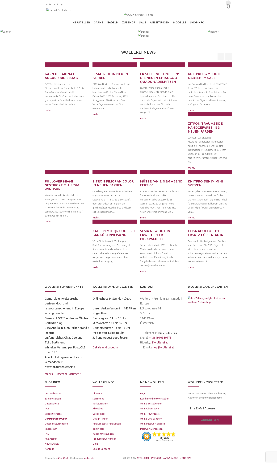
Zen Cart (63, 458)
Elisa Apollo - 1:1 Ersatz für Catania (205, 233)
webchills (89, 458)
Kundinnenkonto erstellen (154, 398)
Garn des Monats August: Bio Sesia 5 (61, 76)
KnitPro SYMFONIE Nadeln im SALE (204, 76)
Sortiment (98, 398)
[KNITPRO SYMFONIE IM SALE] (207, 36)
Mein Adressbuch (149, 408)
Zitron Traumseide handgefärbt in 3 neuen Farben (205, 127)
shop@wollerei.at (162, 347)
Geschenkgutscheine (56, 423)
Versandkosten (53, 393)
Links (95, 443)
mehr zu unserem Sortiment (63, 373)
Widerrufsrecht (53, 413)
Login (61, 4)
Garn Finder (98, 413)
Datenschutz (52, 403)
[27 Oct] (162, 222)
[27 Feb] (67, 172)
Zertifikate (98, 428)
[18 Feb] (114, 172)
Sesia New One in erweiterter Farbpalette (155, 235)
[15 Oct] (210, 222)
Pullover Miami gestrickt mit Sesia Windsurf (62, 185)
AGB (47, 408)
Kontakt (49, 448)
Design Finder (100, 418)
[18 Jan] (162, 172)
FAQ (47, 433)
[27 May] (210, 64)
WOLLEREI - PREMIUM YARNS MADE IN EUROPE (164, 458)
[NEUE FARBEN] (173, 32)
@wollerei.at (159, 342)
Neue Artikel (52, 443)
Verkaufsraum (100, 403)
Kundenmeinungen (103, 433)
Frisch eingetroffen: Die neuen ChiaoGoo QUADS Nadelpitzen (159, 78)
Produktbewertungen (104, 438)
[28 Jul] (67, 64)
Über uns (97, 393)
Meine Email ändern (151, 418)
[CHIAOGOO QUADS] (242, 32)
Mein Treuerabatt (149, 413)
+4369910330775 (166, 332)
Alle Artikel (51, 438)
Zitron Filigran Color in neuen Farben (113, 183)
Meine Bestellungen (151, 403)
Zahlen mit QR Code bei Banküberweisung (113, 233)
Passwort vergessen (151, 428)
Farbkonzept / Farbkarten (106, 423)
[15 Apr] (210, 114)
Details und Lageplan (105, 347)
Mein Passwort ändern (152, 423)
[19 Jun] (162, 64)
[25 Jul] (114, 64)
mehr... (48, 110)
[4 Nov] (114, 222)
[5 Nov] (210, 172)
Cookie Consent (101, 448)
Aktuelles (97, 408)
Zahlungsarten (53, 398)
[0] (228, 12)
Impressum (51, 428)
